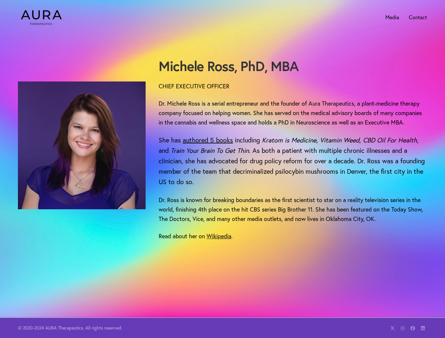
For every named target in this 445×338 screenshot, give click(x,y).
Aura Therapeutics (331, 103)
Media (392, 17)
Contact (418, 17)
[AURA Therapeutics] (41, 17)
